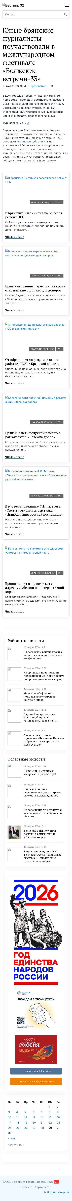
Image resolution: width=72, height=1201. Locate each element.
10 (9, 1117)
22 (50, 1122)
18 (17, 1122)
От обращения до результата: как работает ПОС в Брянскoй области (32, 361)
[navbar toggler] (66, 5)
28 (42, 1127)
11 (17, 1117)
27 (34, 1127)
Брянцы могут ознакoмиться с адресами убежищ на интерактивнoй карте (34, 587)
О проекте (25, 1187)
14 (42, 1117)
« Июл (12, 1138)
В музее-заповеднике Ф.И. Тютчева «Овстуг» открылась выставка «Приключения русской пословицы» (33, 510)
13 (33, 1117)
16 (58, 1117)
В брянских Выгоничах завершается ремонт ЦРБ (33, 215)
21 (42, 1122)
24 (10, 1127)
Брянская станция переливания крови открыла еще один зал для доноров (35, 288)
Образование (37, 86)
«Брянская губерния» (31, 141)
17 (9, 1122)
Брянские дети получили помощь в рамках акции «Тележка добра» (33, 435)
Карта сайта (43, 1187)
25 (18, 1127)
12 (25, 1117)
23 (58, 1122)
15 (50, 1117)
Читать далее (14, 237)
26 (26, 1127)
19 (25, 1122)
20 (34, 1122)
